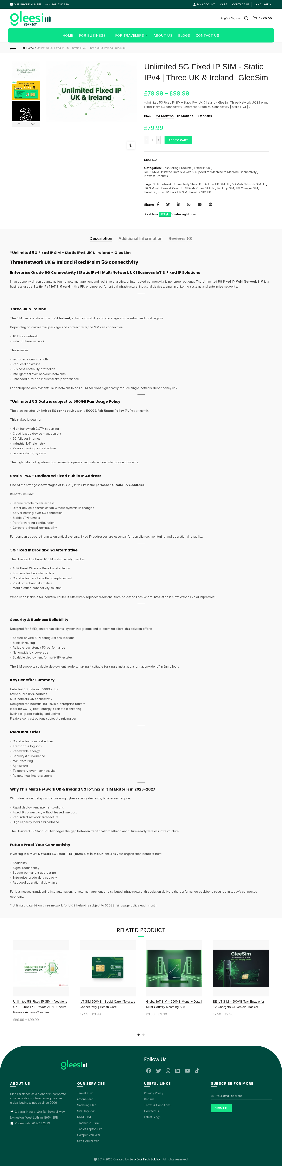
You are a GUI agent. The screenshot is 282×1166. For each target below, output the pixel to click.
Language (262, 4)
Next (33, 124)
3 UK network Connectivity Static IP (177, 184)
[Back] (13, 48)
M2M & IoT (84, 1117)
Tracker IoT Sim (88, 1123)
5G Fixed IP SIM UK (217, 184)
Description (101, 238)
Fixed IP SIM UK (200, 192)
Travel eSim (85, 1093)
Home (30, 48)
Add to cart (178, 140)
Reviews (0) (180, 238)
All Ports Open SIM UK (199, 188)
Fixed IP (150, 192)
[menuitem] (67, 35)
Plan (147, 116)
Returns (149, 1099)
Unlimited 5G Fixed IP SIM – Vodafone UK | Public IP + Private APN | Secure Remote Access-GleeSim (40, 1007)
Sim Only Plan (86, 1111)
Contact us (241, 4)
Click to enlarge (131, 145)
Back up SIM (225, 188)
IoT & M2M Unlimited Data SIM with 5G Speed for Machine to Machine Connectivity (201, 172)
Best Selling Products (177, 168)
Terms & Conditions (157, 1105)
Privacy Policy (153, 1093)
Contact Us (151, 1111)
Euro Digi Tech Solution (145, 1159)
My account (206, 4)
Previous (19, 124)
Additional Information (140, 238)
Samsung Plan (86, 1105)
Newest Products (156, 176)
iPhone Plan (85, 1099)
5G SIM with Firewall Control (163, 188)
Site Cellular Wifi (88, 1141)
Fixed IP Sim (202, 168)
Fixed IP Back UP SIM (172, 192)
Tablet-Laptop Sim (89, 1129)
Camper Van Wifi (88, 1135)
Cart (223, 4)
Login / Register (231, 18)
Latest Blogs (152, 1117)
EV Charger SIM (247, 188)
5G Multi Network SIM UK (249, 184)
